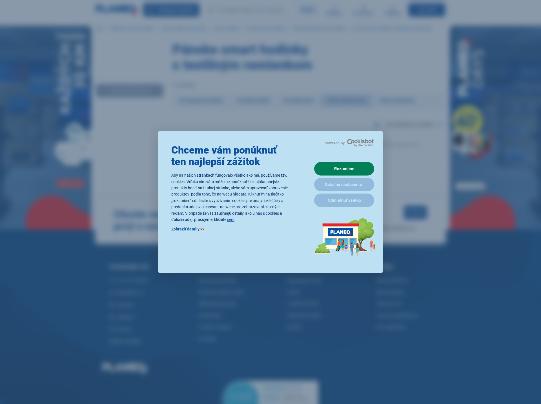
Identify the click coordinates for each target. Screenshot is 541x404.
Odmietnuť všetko (344, 200)
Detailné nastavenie (343, 184)
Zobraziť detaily (187, 229)
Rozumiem (344, 168)
